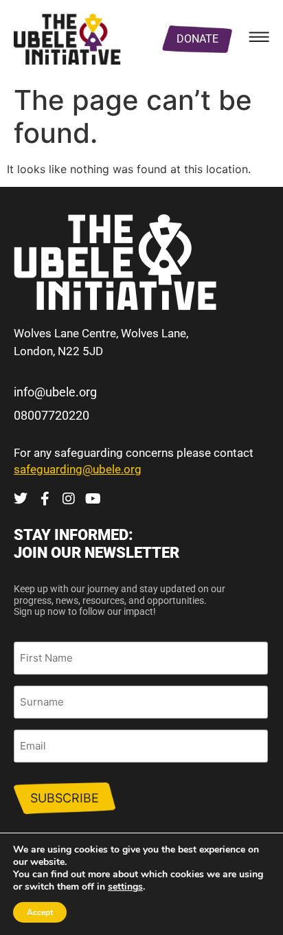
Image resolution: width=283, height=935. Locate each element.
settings (125, 887)
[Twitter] (20, 499)
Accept (40, 912)
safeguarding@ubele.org (78, 469)
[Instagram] (69, 499)
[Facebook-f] (45, 499)
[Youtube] (93, 499)
